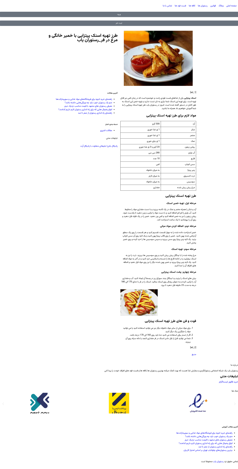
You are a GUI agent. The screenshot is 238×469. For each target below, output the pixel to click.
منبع (194, 354)
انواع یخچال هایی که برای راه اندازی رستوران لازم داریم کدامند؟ (85, 109)
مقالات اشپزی (106, 130)
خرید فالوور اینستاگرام (228, 382)
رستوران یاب (218, 461)
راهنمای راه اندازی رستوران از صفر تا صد (95, 113)
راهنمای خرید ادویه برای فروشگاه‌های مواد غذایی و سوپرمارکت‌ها (84, 99)
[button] (3, 403)
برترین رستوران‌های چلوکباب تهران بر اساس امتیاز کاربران (208, 450)
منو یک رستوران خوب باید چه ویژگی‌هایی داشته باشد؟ (88, 102)
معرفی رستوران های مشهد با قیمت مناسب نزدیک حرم (88, 106)
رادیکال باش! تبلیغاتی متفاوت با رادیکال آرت (99, 146)
